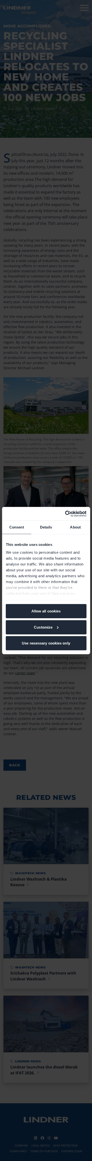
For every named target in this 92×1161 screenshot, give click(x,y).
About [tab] (75, 527)
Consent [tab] (16, 527)
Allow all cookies (46, 611)
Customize (43, 627)
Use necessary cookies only (46, 643)
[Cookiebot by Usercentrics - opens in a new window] (65, 513)
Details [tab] (46, 527)
